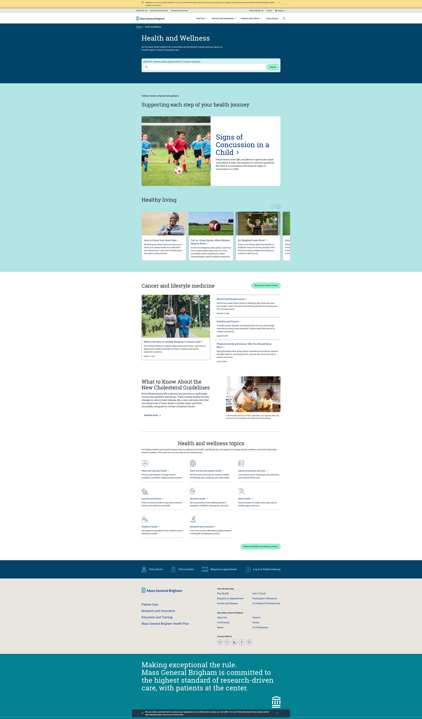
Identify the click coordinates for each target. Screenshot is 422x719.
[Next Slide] (278, 207)
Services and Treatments (223, 18)
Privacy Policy (177, 715)
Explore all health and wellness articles (260, 546)
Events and (227, 603)
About (222, 617)
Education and (157, 617)
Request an (230, 598)
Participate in (264, 598)
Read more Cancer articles (266, 285)
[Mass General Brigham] (150, 18)
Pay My (223, 593)
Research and (158, 611)
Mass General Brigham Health (165, 623)
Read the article (151, 415)
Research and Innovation (159, 10)
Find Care (200, 18)
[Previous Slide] (273, 207)
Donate (269, 10)
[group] (164, 236)
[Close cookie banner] (277, 713)
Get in (259, 593)
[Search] (284, 18)
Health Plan (140, 10)
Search (139, 27)
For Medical (266, 603)
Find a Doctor (272, 18)
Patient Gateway (255, 10)
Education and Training (179, 10)
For (260, 627)
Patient (150, 604)
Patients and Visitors (250, 18)
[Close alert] (279, 2)
